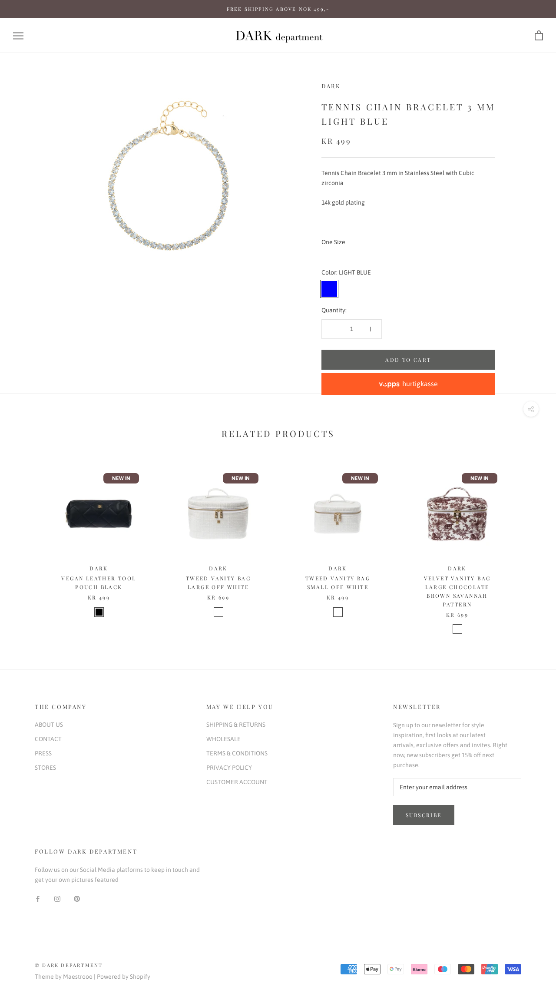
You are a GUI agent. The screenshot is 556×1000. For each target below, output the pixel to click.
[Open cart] (539, 36)
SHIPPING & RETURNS (235, 724)
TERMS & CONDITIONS (237, 753)
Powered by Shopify (123, 976)
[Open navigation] (18, 36)
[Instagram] (57, 899)
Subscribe (424, 814)
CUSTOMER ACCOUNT (237, 781)
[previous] (27, 543)
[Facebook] (38, 899)
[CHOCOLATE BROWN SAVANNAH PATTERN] (457, 629)
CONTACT (48, 738)
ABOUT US (49, 724)
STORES (45, 767)
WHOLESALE (223, 738)
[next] (529, 543)
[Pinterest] (77, 899)
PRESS (43, 753)
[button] (408, 384)
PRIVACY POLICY (229, 767)
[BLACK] (99, 612)
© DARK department (69, 965)
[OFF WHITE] (218, 612)
